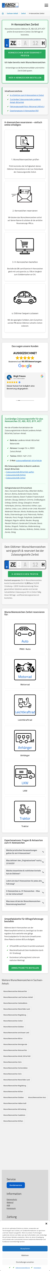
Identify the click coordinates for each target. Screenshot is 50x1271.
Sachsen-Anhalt (12, 13)
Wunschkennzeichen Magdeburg (14, 1015)
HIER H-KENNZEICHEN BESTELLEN (25, 77)
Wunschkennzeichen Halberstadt (14, 1103)
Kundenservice (16, 1185)
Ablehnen (25, 1255)
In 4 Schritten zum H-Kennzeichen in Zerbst (27, 95)
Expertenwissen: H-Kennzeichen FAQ (24, 110)
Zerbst (23, 13)
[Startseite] (3, 13)
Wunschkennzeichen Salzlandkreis (15, 1003)
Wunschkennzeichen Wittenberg (14, 1109)
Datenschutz (12, 1199)
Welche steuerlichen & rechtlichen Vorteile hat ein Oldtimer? (23, 872)
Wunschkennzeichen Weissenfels (15, 991)
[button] (46, 1223)
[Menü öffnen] (46, 5)
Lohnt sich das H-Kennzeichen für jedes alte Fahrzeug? (24, 882)
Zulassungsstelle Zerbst (15, 477)
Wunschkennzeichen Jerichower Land (16, 1032)
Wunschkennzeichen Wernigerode (15, 1044)
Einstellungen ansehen (25, 1262)
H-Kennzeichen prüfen (25, 574)
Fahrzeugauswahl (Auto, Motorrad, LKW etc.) (27, 106)
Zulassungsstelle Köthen (16, 474)
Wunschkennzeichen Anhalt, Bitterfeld (16, 1056)
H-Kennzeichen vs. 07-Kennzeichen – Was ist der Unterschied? (23, 892)
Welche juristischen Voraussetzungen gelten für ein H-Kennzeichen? (21, 852)
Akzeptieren (25, 1248)
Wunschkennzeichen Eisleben (13, 1026)
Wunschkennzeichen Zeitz (12, 1062)
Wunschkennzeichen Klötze (12, 1038)
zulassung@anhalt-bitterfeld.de (29, 460)
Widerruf (10, 1202)
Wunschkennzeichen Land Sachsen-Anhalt (18, 997)
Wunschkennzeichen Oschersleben (15, 1068)
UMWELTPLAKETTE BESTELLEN (25, 967)
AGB (8, 1205)
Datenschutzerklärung (23, 1267)
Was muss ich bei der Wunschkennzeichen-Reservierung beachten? (23, 903)
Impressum (37, 1267)
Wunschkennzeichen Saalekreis (14, 1115)
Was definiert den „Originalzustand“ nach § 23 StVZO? (23, 862)
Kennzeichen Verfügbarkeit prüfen (25, 54)
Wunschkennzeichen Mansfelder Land (16, 1009)
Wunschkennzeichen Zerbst (13, 1021)
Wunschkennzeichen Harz (37, 1097)
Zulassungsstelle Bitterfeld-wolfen (20, 472)
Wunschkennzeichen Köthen (13, 1091)
